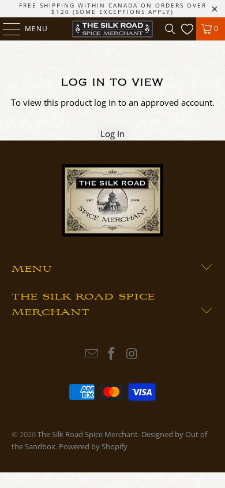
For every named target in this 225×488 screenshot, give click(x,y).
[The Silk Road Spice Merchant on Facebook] (112, 354)
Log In (112, 133)
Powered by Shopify (93, 446)
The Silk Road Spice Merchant (88, 434)
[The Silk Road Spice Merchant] (113, 28)
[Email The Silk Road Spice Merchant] (91, 354)
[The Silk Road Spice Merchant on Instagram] (132, 354)
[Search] (170, 28)
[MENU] (6, 28)
